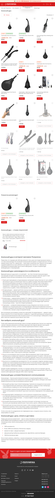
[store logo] (11, 4)
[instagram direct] (48, 487)
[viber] (45, 487)
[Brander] (30, 493)
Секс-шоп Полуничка (6, 8)
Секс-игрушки (15, 8)
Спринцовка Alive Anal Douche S (8, 35)
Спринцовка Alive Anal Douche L (44, 63)
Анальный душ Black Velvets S (26, 177)
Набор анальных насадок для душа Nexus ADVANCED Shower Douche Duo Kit (9, 64)
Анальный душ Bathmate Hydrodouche (42, 92)
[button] (47, 4)
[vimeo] (30, 470)
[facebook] (25, 470)
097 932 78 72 (45, 479)
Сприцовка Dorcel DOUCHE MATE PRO (26, 120)
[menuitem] (4, 473)
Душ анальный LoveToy (42, 177)
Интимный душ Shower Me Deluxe (45, 120)
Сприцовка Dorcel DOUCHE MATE (8, 120)
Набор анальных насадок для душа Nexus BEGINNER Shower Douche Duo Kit (27, 149)
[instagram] (22, 470)
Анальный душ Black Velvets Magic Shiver (9, 177)
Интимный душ (4, 148)
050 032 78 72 (45, 481)
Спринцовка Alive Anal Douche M (26, 63)
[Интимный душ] (5, 246)
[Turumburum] (29, 496)
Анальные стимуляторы (25, 8)
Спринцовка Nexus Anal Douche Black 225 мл (8, 92)
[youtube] (33, 470)
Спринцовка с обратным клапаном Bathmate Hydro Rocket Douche (27, 92)
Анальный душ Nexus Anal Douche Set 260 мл (45, 149)
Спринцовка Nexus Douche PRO (26, 35)
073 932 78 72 (45, 484)
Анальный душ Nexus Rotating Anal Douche (45, 36)
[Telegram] (43, 487)
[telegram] (27, 470)
